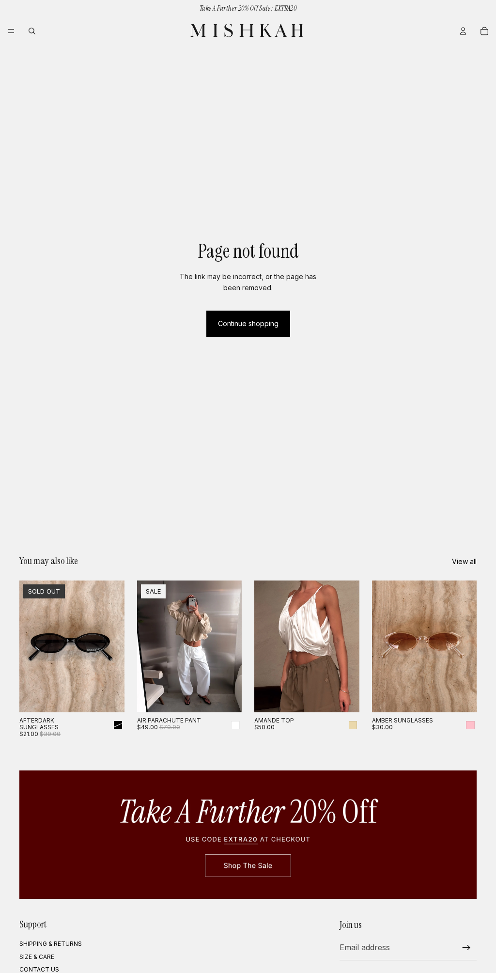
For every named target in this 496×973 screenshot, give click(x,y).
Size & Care (36, 956)
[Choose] (226, 697)
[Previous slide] (30, 646)
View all (464, 561)
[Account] (463, 31)
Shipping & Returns (50, 944)
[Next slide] (113, 646)
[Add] (461, 697)
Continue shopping (248, 323)
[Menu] (11, 31)
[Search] (32, 31)
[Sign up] (466, 948)
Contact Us (39, 969)
